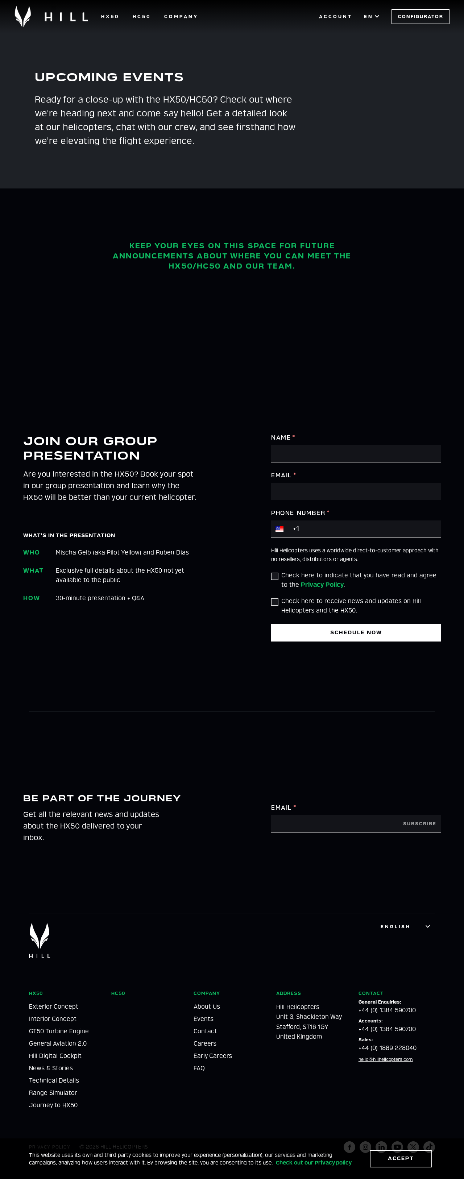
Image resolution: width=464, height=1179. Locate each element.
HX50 (110, 16)
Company (181, 16)
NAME (283, 437)
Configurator (420, 16)
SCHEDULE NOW (356, 633)
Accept (401, 1158)
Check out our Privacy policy (314, 1163)
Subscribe (419, 824)
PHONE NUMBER (300, 513)
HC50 (142, 16)
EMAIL (284, 475)
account (335, 16)
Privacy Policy (322, 584)
